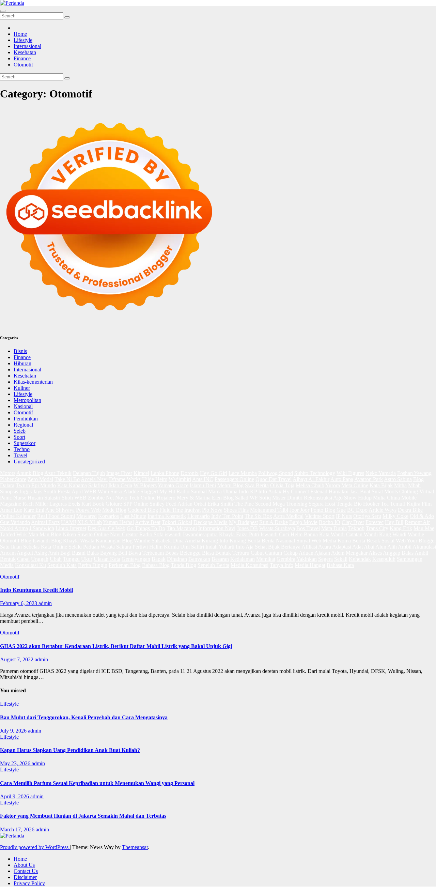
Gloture (114, 504)
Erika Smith (220, 504)
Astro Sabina (398, 479)
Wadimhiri (180, 479)
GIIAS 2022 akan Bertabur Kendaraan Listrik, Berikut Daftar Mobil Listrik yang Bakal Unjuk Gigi (116, 646)
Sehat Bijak (267, 547)
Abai (369, 547)
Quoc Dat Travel (273, 479)
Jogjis (25, 491)
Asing (40, 553)
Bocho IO (329, 522)
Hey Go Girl (213, 473)
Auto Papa (341, 479)
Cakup (290, 553)
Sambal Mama (206, 491)
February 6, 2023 (19, 603)
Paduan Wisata (99, 547)
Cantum (273, 553)
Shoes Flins (236, 510)
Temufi (397, 504)
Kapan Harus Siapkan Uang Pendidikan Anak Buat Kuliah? (70, 750)
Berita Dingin (92, 565)
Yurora (332, 485)
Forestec (374, 522)
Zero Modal (40, 479)
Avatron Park (368, 479)
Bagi (65, 553)
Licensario (198, 516)
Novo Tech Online (135, 498)
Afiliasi (309, 547)
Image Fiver (119, 473)
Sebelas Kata (37, 547)
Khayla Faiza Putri (239, 534)
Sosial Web (394, 540)
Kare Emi (34, 510)
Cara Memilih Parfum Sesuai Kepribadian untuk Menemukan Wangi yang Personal (97, 783)
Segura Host (322, 504)
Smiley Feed (163, 504)
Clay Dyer (353, 522)
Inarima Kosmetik (166, 516)
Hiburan (22, 363)
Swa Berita (257, 485)
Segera (325, 559)
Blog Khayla (65, 540)
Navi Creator (124, 534)
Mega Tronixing (289, 504)
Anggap (391, 553)
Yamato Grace (173, 485)
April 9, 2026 (15, 796)
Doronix (190, 473)
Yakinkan (306, 559)
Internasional (27, 46)
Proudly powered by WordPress (35, 847)
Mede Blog (114, 510)
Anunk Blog (29, 473)
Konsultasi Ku (30, 565)
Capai (23, 559)
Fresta (64, 491)
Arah (53, 553)
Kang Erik (401, 528)
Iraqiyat (192, 510)
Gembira (286, 559)
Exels (74, 504)
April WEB (84, 491)
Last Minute (133, 516)
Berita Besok (366, 540)
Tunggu (71, 559)
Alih (392, 547)
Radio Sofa (151, 534)
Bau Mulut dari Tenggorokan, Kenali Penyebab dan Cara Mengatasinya (84, 717)
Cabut (257, 553)
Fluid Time (171, 510)
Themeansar (135, 847)
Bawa (134, 553)
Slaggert (149, 491)
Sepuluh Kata (62, 565)
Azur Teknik (58, 473)
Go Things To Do (146, 528)
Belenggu (190, 553)
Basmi (78, 553)
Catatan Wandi (362, 534)
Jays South (44, 491)
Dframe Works (125, 479)
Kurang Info (215, 540)
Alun (380, 547)
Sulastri (52, 498)
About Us (24, 865)
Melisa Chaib (310, 485)
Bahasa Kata (340, 565)
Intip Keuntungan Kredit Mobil (36, 590)
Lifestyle (23, 40)
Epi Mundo (43, 485)
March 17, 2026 (18, 829)
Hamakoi (338, 491)
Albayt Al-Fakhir (311, 479)
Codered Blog (143, 510)
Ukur (86, 559)
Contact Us (26, 871)
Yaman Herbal (118, 522)
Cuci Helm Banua (298, 534)
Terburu (240, 553)
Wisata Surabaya (277, 528)
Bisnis (20, 351)
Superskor (24, 443)
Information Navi (216, 528)
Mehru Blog (230, 485)
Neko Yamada (380, 473)
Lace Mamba (243, 473)
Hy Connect (296, 491)
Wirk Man (27, 534)
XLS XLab (89, 522)
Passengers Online (234, 479)
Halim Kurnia (164, 547)
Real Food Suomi (56, 516)
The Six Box (258, 516)
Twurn (23, 485)
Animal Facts (45, 522)
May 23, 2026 (16, 763)
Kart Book (92, 504)
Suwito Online (93, 534)
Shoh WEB (74, 498)
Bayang (108, 553)
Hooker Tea (376, 504)
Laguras (58, 504)
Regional (23, 425)
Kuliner (22, 388)
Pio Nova (212, 510)
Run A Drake (273, 522)
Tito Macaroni (182, 528)
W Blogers (145, 485)
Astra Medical (288, 516)
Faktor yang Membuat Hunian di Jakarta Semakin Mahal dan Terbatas (83, 816)
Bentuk (223, 553)
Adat (357, 547)
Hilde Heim (154, 479)
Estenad (318, 491)
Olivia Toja (282, 485)
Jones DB (247, 528)
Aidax (274, 491)
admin (45, 603)
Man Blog (50, 534)
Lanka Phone (165, 473)
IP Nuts (344, 516)
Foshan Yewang (414, 473)
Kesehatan (25, 52)
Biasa (208, 553)
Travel (20, 455)
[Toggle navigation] (2, 11)
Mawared (86, 516)
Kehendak (360, 559)
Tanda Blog (183, 565)
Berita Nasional (278, 540)
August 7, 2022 (17, 659)
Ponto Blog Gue (328, 510)
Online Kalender (18, 516)
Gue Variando (15, 522)
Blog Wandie (136, 540)
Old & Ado (422, 516)
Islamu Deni (203, 485)
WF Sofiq (260, 498)
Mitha (400, 485)
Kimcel (141, 473)
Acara (324, 547)
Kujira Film (419, 504)
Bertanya (290, 547)
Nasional (23, 406)
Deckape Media (210, 522)
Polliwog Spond (275, 473)
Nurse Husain (28, 498)
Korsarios (108, 516)
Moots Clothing (401, 491)
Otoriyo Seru (367, 516)
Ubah (56, 559)
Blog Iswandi (35, 540)
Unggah (39, 559)
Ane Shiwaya (60, 510)
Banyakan (199, 559)
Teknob (356, 528)
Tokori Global (177, 522)
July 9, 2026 (14, 731)
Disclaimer (25, 877)
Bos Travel (308, 528)
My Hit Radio (174, 491)
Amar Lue (11, 510)
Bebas (171, 553)
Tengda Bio (349, 504)
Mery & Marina (194, 498)
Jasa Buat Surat (366, 491)
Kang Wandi (392, 534)
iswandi (173, 534)
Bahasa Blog (156, 565)
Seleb (20, 431)
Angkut (25, 553)
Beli (122, 553)
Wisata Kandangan (100, 540)
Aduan (306, 553)
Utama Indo (236, 491)
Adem (337, 553)
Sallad (241, 498)
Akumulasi (424, 547)
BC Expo (357, 510)
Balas (93, 553)
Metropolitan (27, 400)
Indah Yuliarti (219, 547)
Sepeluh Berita (213, 565)
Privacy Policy (29, 883)
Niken (69, 534)
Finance (22, 58)
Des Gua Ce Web (106, 528)
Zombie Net (101, 498)
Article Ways (382, 510)
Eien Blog (223, 498)
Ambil (404, 547)
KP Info (258, 491)
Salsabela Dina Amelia (176, 540)
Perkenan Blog (125, 565)
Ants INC (202, 479)
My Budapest (243, 522)
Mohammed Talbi (269, 510)
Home (20, 34)
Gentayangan (136, 559)
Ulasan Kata (107, 559)
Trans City (377, 528)
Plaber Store (13, 479)
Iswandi (269, 534)
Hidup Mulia (372, 498)
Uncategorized (29, 461)
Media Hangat (310, 565)
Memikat (265, 559)
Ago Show (345, 498)
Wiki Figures (350, 473)
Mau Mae (424, 528)
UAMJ (68, 522)
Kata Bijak (381, 485)
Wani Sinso (110, 491)
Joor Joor (299, 510)
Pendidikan (26, 418)
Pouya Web (88, 510)
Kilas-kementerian (33, 382)
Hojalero (166, 498)
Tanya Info (281, 565)
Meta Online (354, 485)
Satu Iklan (11, 547)
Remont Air (417, 522)
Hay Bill (394, 522)
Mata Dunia (334, 528)
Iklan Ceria (120, 485)
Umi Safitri (192, 547)
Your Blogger (421, 540)
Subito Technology (314, 473)
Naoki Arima (14, 528)
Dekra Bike (410, 510)
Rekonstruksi (318, 498)
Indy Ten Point (227, 516)
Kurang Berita (245, 540)
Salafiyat (97, 485)
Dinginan (177, 559)
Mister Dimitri (287, 498)
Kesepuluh (383, 559)
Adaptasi (341, 547)
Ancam (8, 553)
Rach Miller (35, 504)
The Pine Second (252, 504)
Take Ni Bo (67, 479)
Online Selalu (67, 547)
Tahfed (7, 534)
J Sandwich (41, 528)
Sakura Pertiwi (132, 547)
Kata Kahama (72, 485)
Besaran (220, 559)
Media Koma (337, 540)
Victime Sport (319, 516)
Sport (19, 437)
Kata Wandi (332, 534)
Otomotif (23, 64)
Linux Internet (71, 528)
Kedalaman (242, 559)
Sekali (340, 559)
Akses (375, 553)
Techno (22, 449)
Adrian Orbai (191, 504)
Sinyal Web (308, 540)
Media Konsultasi (249, 565)
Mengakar (357, 553)
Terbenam (153, 553)
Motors (7, 473)
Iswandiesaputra (200, 534)
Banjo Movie (303, 522)
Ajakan (322, 553)
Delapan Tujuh (89, 473)
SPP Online (135, 504)
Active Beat (147, 522)
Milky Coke (395, 516)
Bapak (159, 559)
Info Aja (244, 547)
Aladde (131, 491)
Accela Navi (94, 479)
